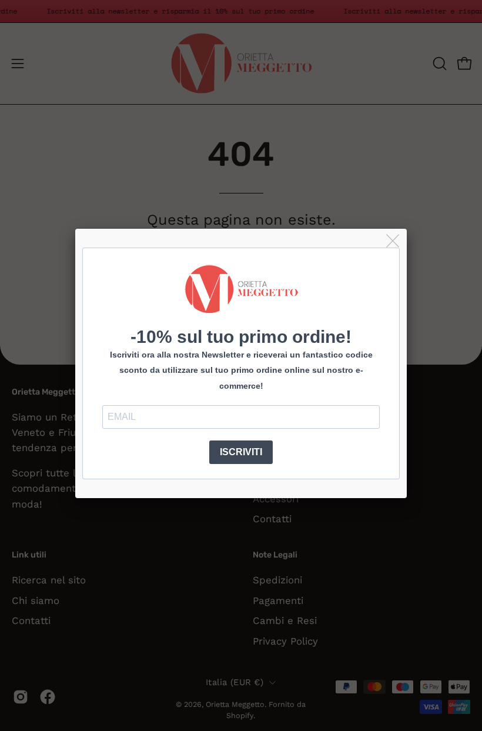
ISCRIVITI (241, 452)
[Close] (393, 241)
